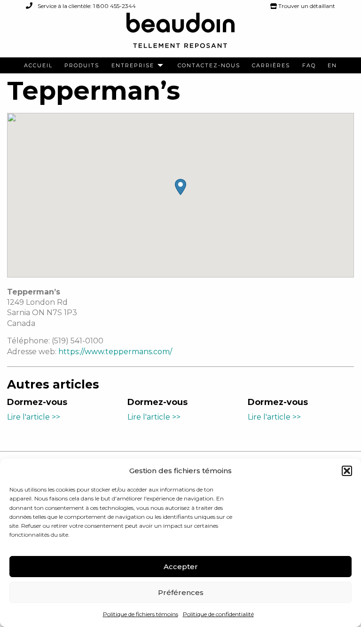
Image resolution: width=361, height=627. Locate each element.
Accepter (181, 566)
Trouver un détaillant (306, 5)
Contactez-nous (209, 65)
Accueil (38, 65)
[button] (347, 471)
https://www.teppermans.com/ (115, 351)
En (332, 65)
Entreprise (132, 65)
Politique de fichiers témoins (140, 614)
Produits (81, 65)
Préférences (181, 592)
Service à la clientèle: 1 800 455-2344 (86, 5)
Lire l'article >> (33, 417)
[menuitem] (38, 65)
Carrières (271, 65)
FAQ (309, 65)
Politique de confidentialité (218, 614)
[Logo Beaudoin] (180, 34)
